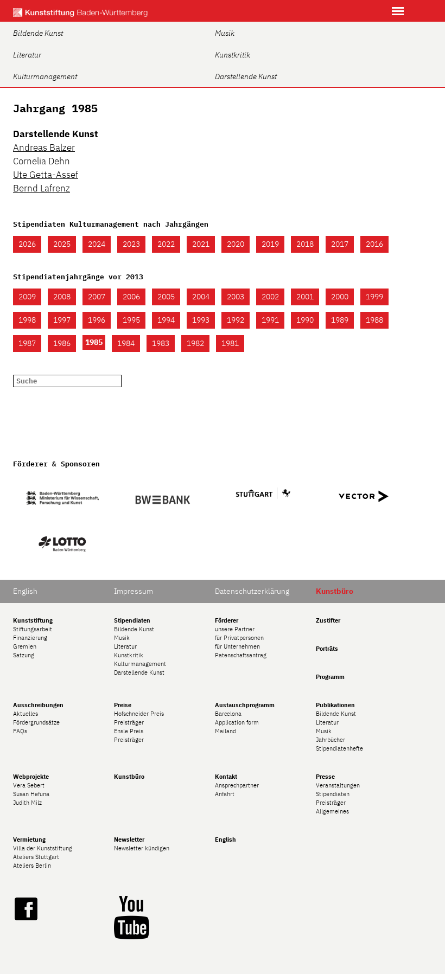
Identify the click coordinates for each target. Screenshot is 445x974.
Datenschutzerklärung (252, 591)
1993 (200, 320)
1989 (339, 320)
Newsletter (129, 839)
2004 (200, 297)
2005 (166, 297)
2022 (166, 244)
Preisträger (129, 722)
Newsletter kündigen (141, 848)
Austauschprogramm (245, 705)
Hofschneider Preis (139, 713)
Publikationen (335, 705)
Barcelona (228, 713)
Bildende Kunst (38, 33)
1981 (230, 343)
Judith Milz (27, 802)
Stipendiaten (132, 620)
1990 (305, 320)
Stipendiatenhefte (339, 748)
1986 (62, 343)
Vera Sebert (28, 785)
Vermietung (29, 839)
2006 (131, 297)
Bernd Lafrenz (41, 188)
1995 (131, 320)
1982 (195, 343)
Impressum (133, 591)
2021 (200, 244)
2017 (339, 244)
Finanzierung (30, 638)
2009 (27, 297)
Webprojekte (31, 776)
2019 (270, 244)
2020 (235, 244)
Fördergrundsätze (36, 722)
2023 (131, 244)
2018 (305, 244)
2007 (96, 297)
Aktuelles (25, 713)
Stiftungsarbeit (32, 629)
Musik (224, 33)
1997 (62, 320)
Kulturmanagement (45, 76)
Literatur (27, 55)
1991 (270, 320)
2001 (305, 297)
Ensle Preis (128, 731)
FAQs (20, 731)
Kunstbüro (129, 776)
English (25, 591)
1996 (96, 320)
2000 (339, 297)
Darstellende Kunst (246, 76)
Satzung (23, 655)
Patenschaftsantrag (240, 655)
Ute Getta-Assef (45, 175)
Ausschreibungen (38, 705)
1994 (166, 320)
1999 (374, 297)
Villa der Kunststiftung (42, 848)
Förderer (226, 620)
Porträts (327, 648)
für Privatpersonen (239, 638)
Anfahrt (224, 794)
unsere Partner (235, 629)
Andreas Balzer (44, 147)
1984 (126, 343)
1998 (27, 320)
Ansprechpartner (237, 785)
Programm (330, 677)
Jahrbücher (330, 740)
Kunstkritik (232, 55)
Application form (237, 722)
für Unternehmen (237, 646)
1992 (235, 320)
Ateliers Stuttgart (36, 857)
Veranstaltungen (338, 785)
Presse (325, 776)
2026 (27, 244)
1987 (27, 343)
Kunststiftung (33, 620)
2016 (374, 244)
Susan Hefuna (31, 794)
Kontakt (226, 776)
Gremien (24, 646)
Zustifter (328, 620)
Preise (122, 705)
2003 (235, 297)
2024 (96, 244)
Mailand (225, 731)
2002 (270, 297)
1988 (374, 320)
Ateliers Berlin (32, 865)
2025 (62, 244)
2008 (62, 297)
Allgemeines (332, 811)
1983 (160, 343)
